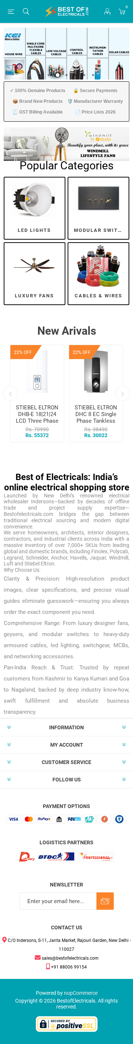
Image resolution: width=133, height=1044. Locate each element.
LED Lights (34, 230)
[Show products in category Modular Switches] (98, 200)
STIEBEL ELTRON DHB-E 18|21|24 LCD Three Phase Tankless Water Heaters (37, 420)
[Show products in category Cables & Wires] (98, 265)
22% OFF (23, 352)
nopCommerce (81, 993)
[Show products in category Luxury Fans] (34, 265)
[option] (37, 393)
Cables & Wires (98, 295)
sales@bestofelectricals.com (70, 958)
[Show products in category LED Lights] (34, 200)
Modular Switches (101, 230)
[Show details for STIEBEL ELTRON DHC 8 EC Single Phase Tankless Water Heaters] (96, 372)
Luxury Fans (34, 295)
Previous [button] (10, 393)
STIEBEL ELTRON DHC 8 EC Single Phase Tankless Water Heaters (96, 417)
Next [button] (122, 393)
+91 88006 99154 (68, 967)
